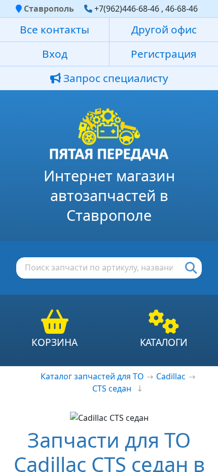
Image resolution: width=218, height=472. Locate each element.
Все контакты (54, 29)
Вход (54, 54)
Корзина (54, 342)
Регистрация (164, 54)
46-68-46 (181, 8)
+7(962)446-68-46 (126, 8)
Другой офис (164, 29)
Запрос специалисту (114, 78)
